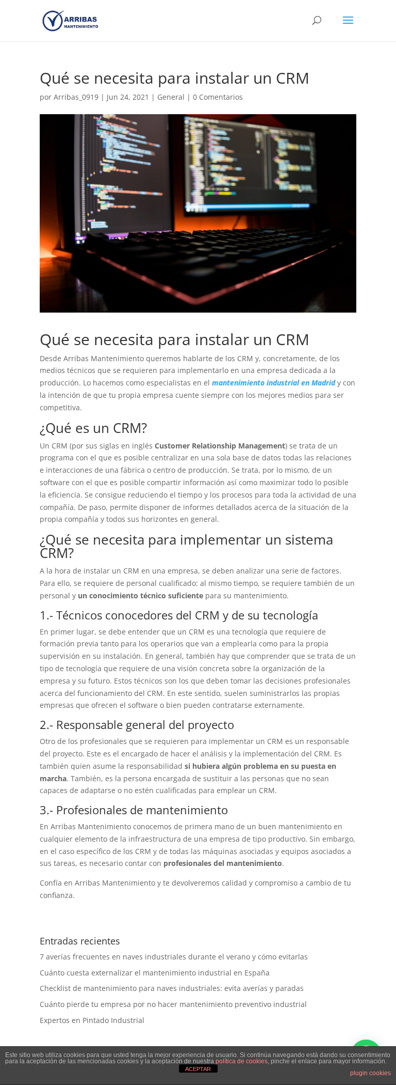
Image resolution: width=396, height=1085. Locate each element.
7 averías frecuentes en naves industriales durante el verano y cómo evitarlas (174, 957)
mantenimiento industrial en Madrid (273, 383)
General (171, 97)
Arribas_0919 (76, 97)
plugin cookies (370, 1073)
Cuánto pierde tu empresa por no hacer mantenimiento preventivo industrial (173, 1004)
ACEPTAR (198, 1069)
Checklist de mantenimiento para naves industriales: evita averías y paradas (172, 988)
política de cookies (242, 1061)
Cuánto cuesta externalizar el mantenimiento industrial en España (155, 973)
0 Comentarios (218, 97)
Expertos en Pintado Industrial (92, 1020)
